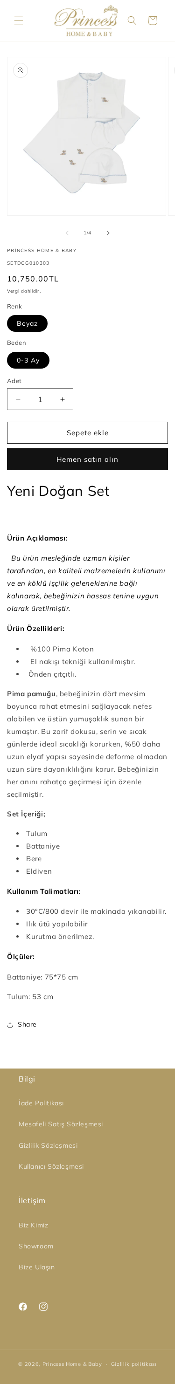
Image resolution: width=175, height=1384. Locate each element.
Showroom (36, 1246)
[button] (18, 20)
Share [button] (27, 1024)
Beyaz (27, 323)
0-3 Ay (28, 360)
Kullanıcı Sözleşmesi (51, 1166)
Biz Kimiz (33, 1225)
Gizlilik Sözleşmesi (48, 1145)
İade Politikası (41, 1103)
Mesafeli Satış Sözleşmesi (61, 1124)
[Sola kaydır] (67, 233)
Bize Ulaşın (37, 1267)
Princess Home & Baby (72, 1364)
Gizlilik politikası (134, 1364)
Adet (14, 380)
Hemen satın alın (87, 459)
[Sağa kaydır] (108, 233)
